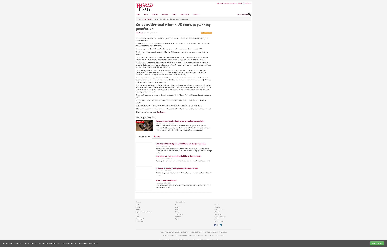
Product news (140, 221)
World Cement (192, 235)
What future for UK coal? (166, 180)
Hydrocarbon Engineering (211, 232)
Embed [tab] (158, 136)
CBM (137, 216)
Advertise (196, 14)
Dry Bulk (162, 232)
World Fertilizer (209, 235)
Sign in (240, 3)
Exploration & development (143, 212)
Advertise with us (219, 209)
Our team (217, 212)
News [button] (146, 14)
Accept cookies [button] (377, 243)
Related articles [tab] (145, 136)
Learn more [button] (93, 243)
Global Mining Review (196, 232)
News (177, 209)
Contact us (247, 3)
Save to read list (206, 33)
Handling (138, 209)
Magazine (155, 14)
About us (217, 207)
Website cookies (219, 221)
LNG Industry (223, 232)
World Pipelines (219, 235)
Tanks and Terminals (181, 235)
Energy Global (170, 232)
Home (138, 14)
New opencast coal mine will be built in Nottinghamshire (178, 156)
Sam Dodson (161, 112)
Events (174, 14)
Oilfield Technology (168, 235)
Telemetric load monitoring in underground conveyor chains (180, 121)
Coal (137, 205)
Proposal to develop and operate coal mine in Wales (177, 168)
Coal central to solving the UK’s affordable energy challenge (181, 144)
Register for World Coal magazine (228, 3)
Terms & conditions (220, 216)
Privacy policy (218, 214)
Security (217, 219)
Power (138, 214)
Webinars (165, 14)
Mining (138, 207)
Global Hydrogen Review (182, 232)
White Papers (179, 214)
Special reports (140, 219)
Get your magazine (243, 14)
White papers (184, 14)
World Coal (139, 33)
